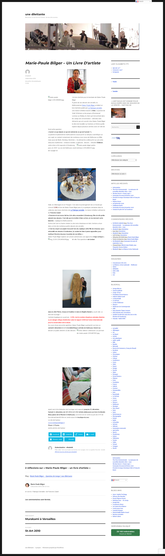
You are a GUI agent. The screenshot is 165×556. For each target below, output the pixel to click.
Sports (115, 432)
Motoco (115, 304)
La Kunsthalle (117, 298)
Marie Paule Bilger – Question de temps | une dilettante (51, 476)
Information (116, 187)
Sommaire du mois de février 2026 (123, 195)
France (115, 384)
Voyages (115, 446)
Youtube (115, 91)
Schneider (116, 422)
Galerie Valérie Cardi (119, 296)
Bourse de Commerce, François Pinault (124, 348)
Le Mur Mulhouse (118, 302)
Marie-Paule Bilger (88, 105)
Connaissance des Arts (119, 263)
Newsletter (125, 229)
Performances (117, 414)
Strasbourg (116, 434)
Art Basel (115, 334)
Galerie (115, 386)
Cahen (114, 352)
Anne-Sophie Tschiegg (120, 494)
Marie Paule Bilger (133, 237)
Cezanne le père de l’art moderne (123, 209)
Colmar (115, 358)
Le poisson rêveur (118, 504)
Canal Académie (117, 290)
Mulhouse (116, 404)
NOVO (114, 267)
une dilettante (35, 14)
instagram (116, 72)
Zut (114, 275)
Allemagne (116, 330)
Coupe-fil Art (117, 292)
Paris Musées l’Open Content (121, 310)
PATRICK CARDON (118, 223)
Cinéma (115, 356)
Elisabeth (115, 249)
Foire (114, 380)
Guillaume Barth (118, 205)
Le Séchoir (116, 300)
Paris (114, 410)
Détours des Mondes (119, 496)
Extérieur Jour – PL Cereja (120, 500)
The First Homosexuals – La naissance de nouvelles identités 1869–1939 (125, 225)
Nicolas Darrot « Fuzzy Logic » (122, 193)
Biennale (115, 346)
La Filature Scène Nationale (130, 249)
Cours (114, 362)
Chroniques (116, 354)
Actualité (28, 81)
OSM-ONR (116, 271)
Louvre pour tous (118, 508)
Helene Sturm (117, 201)
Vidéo (114, 442)
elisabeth (28, 76)
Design (115, 368)
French (116, 480)
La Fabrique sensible (95, 108)
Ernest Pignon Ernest (119, 498)
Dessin (115, 370)
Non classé (116, 408)
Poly (114, 273)
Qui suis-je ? (116, 68)
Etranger (115, 374)
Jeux (114, 392)
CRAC (114, 364)
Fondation (116, 382)
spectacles (116, 430)
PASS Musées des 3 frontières (122, 312)
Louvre (115, 400)
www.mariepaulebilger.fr (56, 423)
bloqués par (126, 533)
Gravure (115, 388)
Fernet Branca (117, 376)
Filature (115, 378)
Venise (115, 440)
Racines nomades (118, 514)
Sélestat (115, 426)
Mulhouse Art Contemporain (121, 306)
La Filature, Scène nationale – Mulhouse (125, 265)
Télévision (116, 438)
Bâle (114, 342)
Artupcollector (117, 288)
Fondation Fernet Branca (120, 294)
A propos (38, 547)
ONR (114, 308)
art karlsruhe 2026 (118, 203)
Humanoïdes (117, 390)
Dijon (114, 372)
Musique (115, 406)
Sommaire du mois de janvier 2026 (123, 207)
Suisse (115, 436)
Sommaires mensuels (119, 428)
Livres (27, 83)
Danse (114, 366)
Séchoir (115, 424)
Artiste (115, 336)
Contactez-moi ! (118, 70)
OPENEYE (115, 269)
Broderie (115, 350)
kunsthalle (116, 394)
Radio (114, 420)
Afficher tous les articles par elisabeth (66, 452)
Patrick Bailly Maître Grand (121, 512)
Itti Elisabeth (116, 241)
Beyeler (115, 344)
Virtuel (115, 444)
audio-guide (116, 340)
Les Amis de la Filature (119, 506)
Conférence (116, 360)
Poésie (115, 418)
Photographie (117, 416)
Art (114, 332)
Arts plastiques (36, 81)
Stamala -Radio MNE (119, 318)
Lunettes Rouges (118, 510)
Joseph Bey (116, 502)
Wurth (115, 448)
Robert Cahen (117, 516)
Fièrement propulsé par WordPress (53, 547)
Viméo (115, 82)
